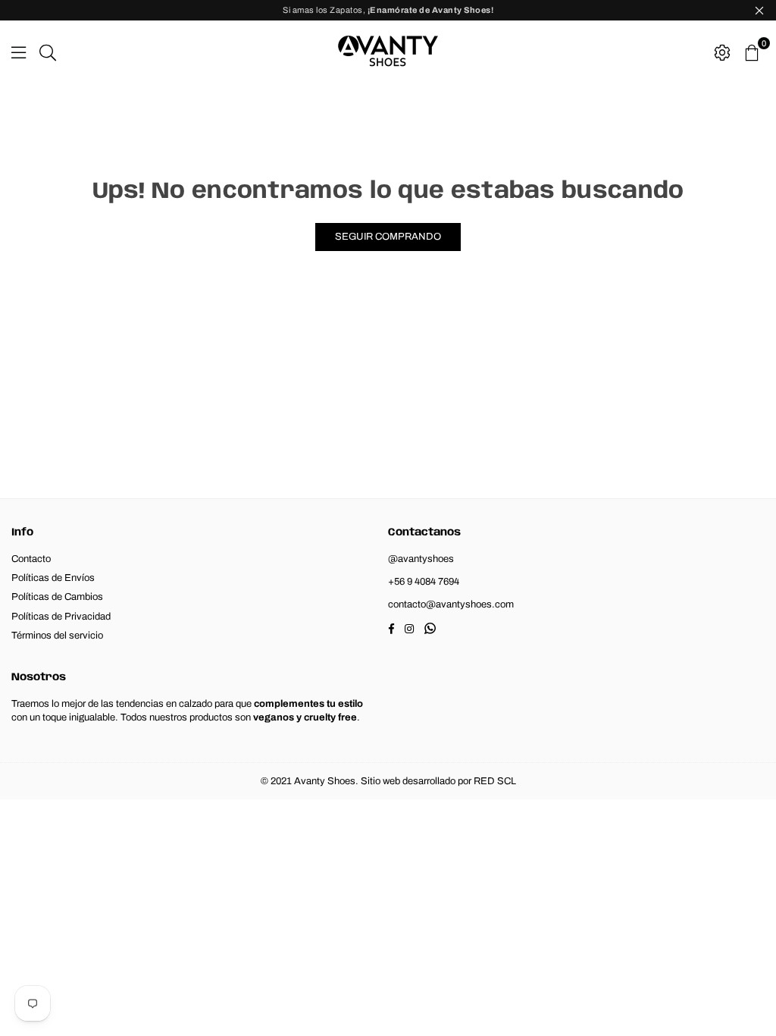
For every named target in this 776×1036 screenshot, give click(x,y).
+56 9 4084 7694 (423, 581)
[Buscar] (48, 50)
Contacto (31, 559)
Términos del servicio (57, 635)
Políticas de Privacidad (61, 616)
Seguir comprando (388, 236)
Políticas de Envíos (53, 578)
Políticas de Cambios (57, 597)
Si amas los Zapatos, (388, 9)
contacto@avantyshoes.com (451, 604)
